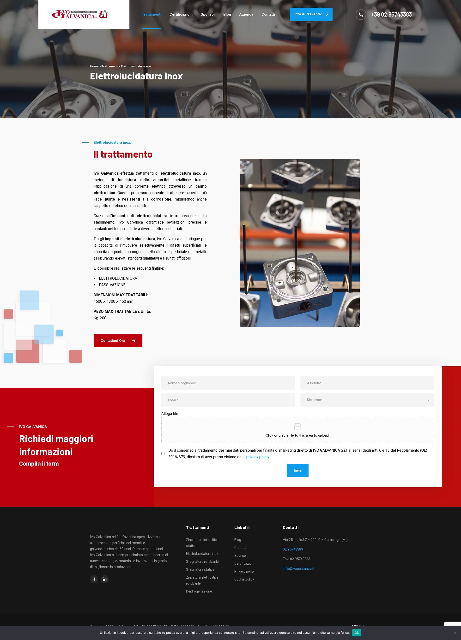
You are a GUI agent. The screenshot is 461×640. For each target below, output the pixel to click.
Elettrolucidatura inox (202, 554)
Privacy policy (244, 571)
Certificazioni (181, 14)
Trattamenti (151, 14)
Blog (227, 14)
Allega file (169, 413)
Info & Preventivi (308, 14)
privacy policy (257, 457)
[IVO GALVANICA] (80, 14)
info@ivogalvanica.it (298, 568)
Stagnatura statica (200, 569)
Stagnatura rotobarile (202, 561)
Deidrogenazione (199, 591)
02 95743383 (293, 549)
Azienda (246, 14)
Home (94, 66)
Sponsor (208, 14)
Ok (357, 632)
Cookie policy (244, 579)
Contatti (268, 14)
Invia (298, 470)
